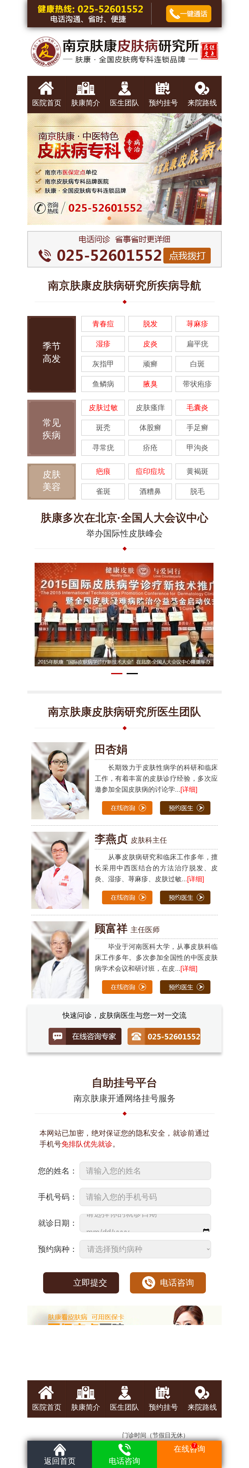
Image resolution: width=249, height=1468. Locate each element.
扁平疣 (197, 344)
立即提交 (90, 1282)
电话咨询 (177, 1282)
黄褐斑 (197, 471)
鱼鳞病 (103, 384)
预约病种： (57, 1249)
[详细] (195, 879)
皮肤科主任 (131, 840)
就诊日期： (57, 1223)
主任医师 (127, 930)
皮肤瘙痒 (150, 407)
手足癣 (197, 427)
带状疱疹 (197, 384)
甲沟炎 (197, 447)
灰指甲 (103, 364)
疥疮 (150, 447)
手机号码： (57, 1196)
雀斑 (103, 491)
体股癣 (150, 427)
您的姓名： (57, 1170)
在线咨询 (189, 1448)
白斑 (197, 364)
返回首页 (60, 1461)
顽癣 (150, 364)
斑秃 (103, 427)
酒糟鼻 (150, 491)
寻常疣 (103, 447)
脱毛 (197, 491)
